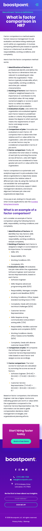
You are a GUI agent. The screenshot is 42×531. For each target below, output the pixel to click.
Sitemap (26, 521)
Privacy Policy (17, 521)
